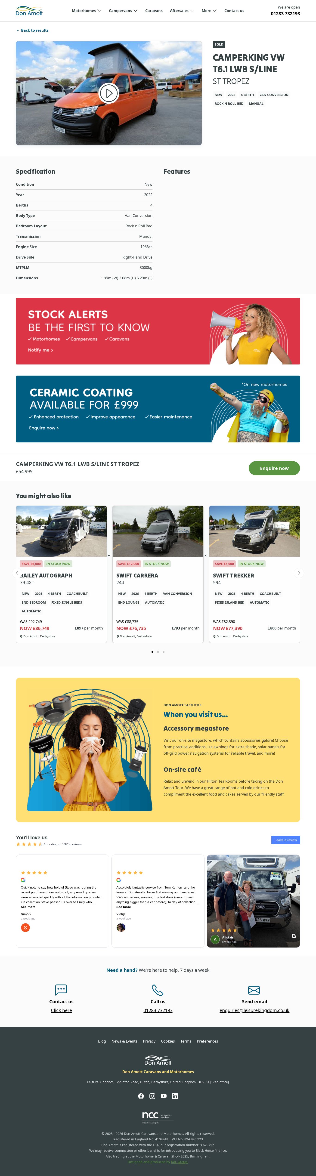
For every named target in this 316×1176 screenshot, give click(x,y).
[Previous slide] (17, 573)
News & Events (124, 1041)
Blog (102, 1041)
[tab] (152, 651)
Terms (185, 1041)
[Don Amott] (29, 10)
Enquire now (274, 468)
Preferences (207, 1041)
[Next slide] (299, 573)
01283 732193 (285, 13)
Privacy (149, 1041)
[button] (86, 10)
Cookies (168, 1041)
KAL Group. (179, 1162)
